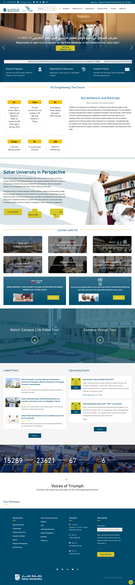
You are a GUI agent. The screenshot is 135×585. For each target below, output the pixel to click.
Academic (66, 8)
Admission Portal (18, 524)
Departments (89, 8)
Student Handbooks (47, 533)
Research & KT (77, 8)
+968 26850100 (74, 537)
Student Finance (100, 68)
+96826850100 (11, 2)
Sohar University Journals (49, 518)
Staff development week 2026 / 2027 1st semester (102, 403)
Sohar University (117, 577)
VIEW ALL (35, 436)
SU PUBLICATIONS (33, 213)
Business (44, 536)
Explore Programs (14, 68)
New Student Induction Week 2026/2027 (98, 379)
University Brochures (47, 529)
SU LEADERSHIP (12, 212)
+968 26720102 (74, 553)
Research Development (20, 543)
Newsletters (101, 525)
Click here (53, 297)
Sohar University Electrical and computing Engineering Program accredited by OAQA (38, 61)
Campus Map (17, 528)
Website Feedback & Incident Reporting (111, 2)
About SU (122, 8)
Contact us (44, 540)
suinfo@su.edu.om (26, 2)
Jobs (42, 525)
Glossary (43, 521)
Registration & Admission (61, 68)
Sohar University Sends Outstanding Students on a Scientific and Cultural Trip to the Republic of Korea (40, 399)
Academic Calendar (19, 536)
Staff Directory (17, 547)
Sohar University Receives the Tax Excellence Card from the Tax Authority (42, 416)
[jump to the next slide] (131, 47)
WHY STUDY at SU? (58, 213)
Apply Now (94, 2)
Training (113, 8)
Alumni (15, 539)
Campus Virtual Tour (19, 532)
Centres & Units (102, 8)
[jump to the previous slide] (3, 47)
